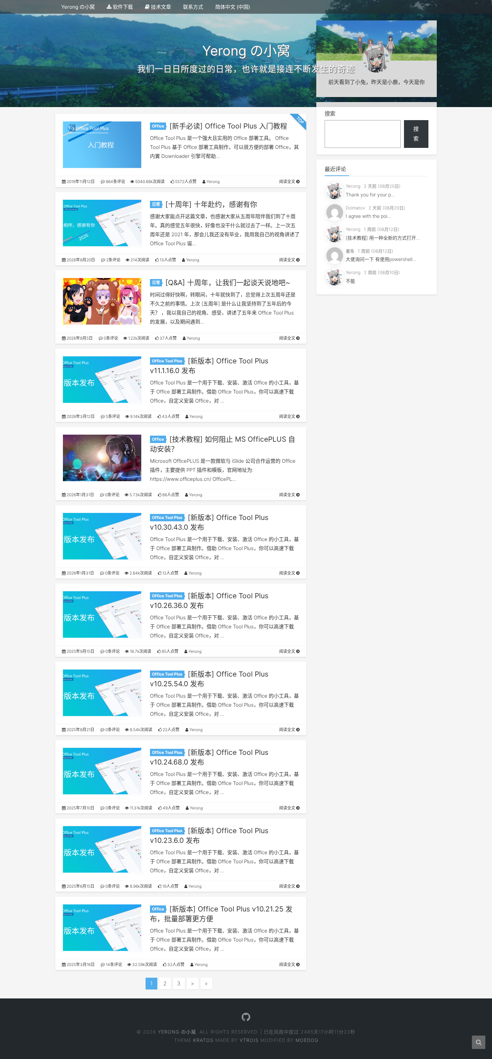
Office (158, 125)
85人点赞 (169, 651)
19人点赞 (169, 886)
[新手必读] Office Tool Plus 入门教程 (228, 126)
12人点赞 (169, 573)
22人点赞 (170, 729)
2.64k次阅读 (140, 573)
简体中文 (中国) (232, 7)
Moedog (307, 1040)
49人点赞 (171, 807)
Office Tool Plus (167, 360)
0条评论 (110, 338)
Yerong (213, 181)
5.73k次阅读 (140, 494)
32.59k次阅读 (144, 964)
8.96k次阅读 (140, 886)
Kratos (203, 1040)
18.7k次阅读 (140, 651)
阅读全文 (287, 181)
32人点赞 (175, 964)
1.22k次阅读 (138, 338)
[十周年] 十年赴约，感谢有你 (211, 204)
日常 (156, 204)
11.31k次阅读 (140, 807)
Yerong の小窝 (78, 7)
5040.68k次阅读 (149, 181)
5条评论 (112, 416)
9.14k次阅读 (140, 416)
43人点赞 (170, 416)
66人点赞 (170, 494)
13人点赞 (167, 259)
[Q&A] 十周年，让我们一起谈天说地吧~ (227, 282)
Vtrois (249, 1040)
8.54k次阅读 (140, 729)
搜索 (330, 113)
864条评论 (115, 181)
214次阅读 (139, 259)
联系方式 (193, 7)
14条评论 (113, 964)
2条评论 (112, 259)
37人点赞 (168, 338)
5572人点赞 (185, 181)
